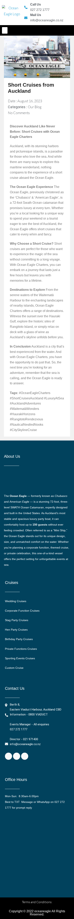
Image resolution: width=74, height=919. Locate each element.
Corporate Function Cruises (22, 610)
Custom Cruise (14, 667)
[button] (4, 30)
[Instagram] (16, 756)
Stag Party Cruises (16, 620)
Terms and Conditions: (37, 902)
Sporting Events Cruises (20, 658)
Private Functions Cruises (21, 648)
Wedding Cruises (15, 601)
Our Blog (34, 107)
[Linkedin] (24, 756)
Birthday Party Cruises (19, 639)
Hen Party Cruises (16, 629)
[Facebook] (8, 756)
